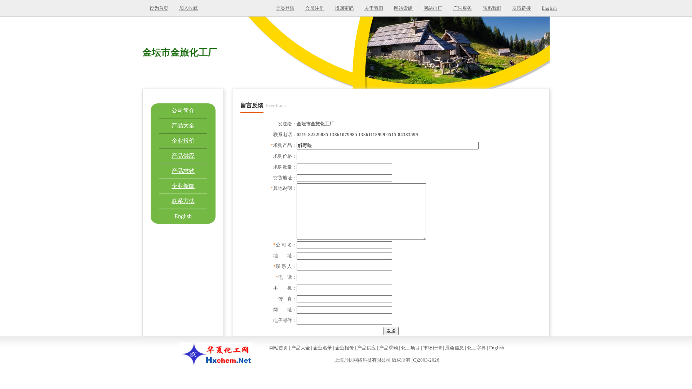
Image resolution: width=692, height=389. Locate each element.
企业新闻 (183, 186)
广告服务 (462, 8)
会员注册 (314, 8)
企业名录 (322, 347)
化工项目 (410, 347)
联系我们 (492, 8)
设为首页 (159, 8)
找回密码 (344, 8)
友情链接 (521, 8)
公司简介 (183, 110)
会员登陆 (285, 8)
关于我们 (373, 8)
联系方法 (183, 201)
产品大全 (183, 125)
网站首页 (278, 347)
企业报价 (183, 141)
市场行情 (432, 347)
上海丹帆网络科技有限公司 (362, 360)
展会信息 (454, 347)
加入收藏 (188, 8)
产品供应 (183, 156)
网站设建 (403, 8)
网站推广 (432, 8)
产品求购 (183, 171)
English (549, 8)
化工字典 (477, 347)
